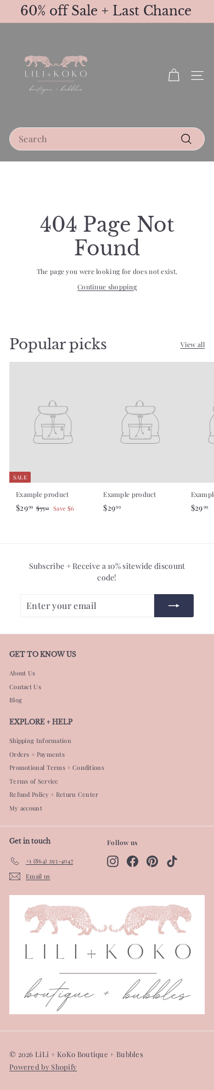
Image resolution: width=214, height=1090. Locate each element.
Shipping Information (40, 740)
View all (193, 344)
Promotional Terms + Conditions (56, 767)
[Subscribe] (174, 605)
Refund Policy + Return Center (54, 794)
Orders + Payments (37, 754)
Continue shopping (107, 286)
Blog (15, 700)
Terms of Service (34, 781)
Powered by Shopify (43, 1066)
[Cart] (174, 75)
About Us (22, 673)
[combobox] (107, 138)
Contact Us (25, 687)
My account (25, 808)
